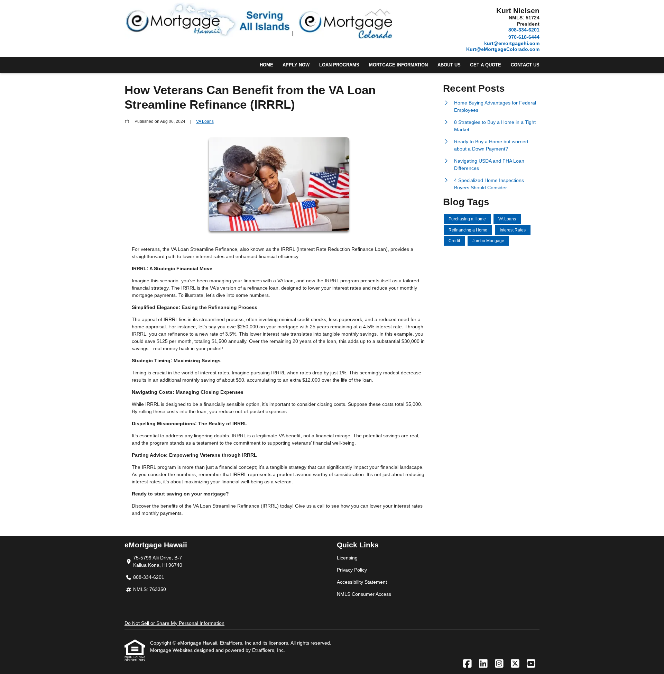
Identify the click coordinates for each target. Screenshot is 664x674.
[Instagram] (499, 664)
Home (266, 65)
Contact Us (525, 65)
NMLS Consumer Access (364, 594)
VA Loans (205, 121)
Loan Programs (339, 65)
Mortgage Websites (172, 650)
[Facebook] (467, 664)
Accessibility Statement (362, 582)
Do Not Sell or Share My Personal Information (174, 623)
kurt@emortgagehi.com (512, 43)
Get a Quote (485, 65)
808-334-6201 (524, 30)
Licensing (347, 558)
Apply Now (296, 65)
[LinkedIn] (483, 664)
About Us (449, 65)
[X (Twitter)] (515, 664)
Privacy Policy (352, 570)
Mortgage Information (398, 65)
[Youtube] (531, 664)
